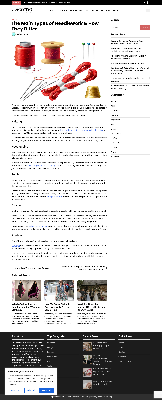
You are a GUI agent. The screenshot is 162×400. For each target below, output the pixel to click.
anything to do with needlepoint (43, 165)
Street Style (116, 142)
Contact (122, 352)
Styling (114, 147)
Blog (120, 347)
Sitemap (122, 356)
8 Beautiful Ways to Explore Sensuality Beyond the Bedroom (128, 57)
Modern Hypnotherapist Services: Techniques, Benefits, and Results (126, 50)
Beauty (53, 10)
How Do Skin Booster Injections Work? (128, 63)
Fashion (63, 10)
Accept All (46, 390)
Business (114, 106)
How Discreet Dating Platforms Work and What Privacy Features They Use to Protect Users (130, 71)
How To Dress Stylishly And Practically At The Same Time (57, 307)
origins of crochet (38, 226)
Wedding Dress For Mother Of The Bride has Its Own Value (47, 3)
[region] (31, 381)
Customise (15, 390)
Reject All (31, 390)
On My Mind (116, 133)
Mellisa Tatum (22, 34)
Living (113, 129)
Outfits (114, 138)
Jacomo (75, 396)
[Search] (148, 10)
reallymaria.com (54, 196)
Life (86, 10)
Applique (16, 245)
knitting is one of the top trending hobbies (81, 130)
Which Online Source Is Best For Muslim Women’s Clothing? (26, 307)
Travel (116, 10)
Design (50, 347)
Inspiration (76, 10)
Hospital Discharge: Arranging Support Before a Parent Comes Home (128, 42)
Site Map (108, 396)
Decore (94, 10)
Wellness (105, 10)
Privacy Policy (124, 361)
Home (121, 342)
